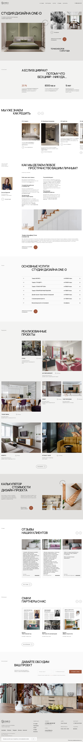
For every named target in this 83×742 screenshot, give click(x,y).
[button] (65, 39)
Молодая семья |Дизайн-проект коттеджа (68, 402)
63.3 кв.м (58, 373)
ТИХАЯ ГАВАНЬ (5, 414)
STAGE (23, 358)
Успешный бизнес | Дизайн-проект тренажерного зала (28, 362)
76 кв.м (18, 455)
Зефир (44, 399)
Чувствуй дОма (67, 399)
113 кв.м (19, 414)
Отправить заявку (75, 671)
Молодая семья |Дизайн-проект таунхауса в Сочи (8, 417)
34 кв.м (60, 399)
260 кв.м (80, 399)
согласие (51, 675)
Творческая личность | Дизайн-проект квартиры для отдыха (50, 376)
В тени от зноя (46, 455)
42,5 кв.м (60, 455)
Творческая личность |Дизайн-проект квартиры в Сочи (8, 458)
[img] (31, 348)
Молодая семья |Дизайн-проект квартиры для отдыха (48, 402)
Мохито (3, 455)
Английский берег (47, 373)
